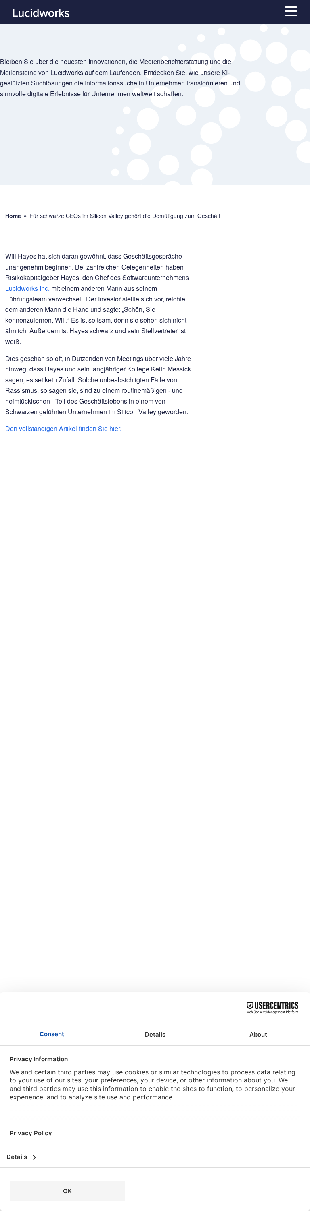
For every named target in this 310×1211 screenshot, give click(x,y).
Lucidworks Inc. (27, 288)
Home (13, 216)
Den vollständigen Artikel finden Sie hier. (63, 428)
